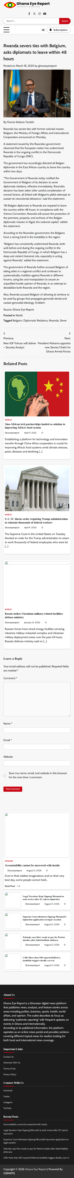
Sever (63, 320)
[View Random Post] (43, 30)
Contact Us (8, 1057)
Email (7, 740)
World (19, 315)
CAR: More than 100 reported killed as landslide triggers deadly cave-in (36, 1157)
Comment (10, 678)
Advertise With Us (11, 1062)
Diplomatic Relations (35, 320)
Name (7, 723)
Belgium (17, 320)
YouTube (7, 1108)
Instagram (7, 1102)
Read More (10, 886)
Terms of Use (9, 1068)
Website (8, 756)
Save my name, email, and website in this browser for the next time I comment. (38, 775)
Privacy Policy (9, 1074)
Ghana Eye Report (35, 1169)
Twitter (6, 1096)
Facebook (7, 1090)
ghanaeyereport (47, 65)
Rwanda (54, 320)
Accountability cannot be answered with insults (32, 865)
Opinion (9, 861)
